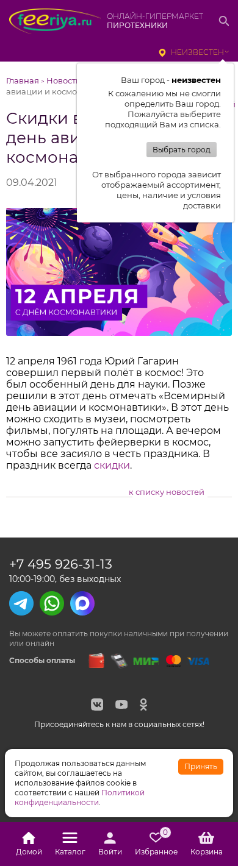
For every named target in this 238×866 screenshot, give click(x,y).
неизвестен (197, 52)
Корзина (206, 851)
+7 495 (60, 564)
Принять (200, 766)
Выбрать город (182, 149)
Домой (29, 851)
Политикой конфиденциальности (80, 797)
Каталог (70, 851)
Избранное (156, 844)
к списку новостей (166, 492)
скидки (112, 465)
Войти (110, 851)
